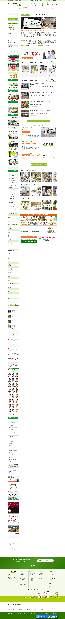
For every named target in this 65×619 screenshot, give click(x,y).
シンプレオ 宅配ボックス (12, 548)
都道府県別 (31, 579)
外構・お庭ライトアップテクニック (14, 185)
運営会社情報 (33, 613)
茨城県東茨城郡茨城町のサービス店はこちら (39, 164)
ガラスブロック (10, 246)
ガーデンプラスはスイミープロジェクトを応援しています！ (13, 518)
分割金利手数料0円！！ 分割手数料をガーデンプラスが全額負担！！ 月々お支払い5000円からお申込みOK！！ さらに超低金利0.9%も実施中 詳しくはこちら (13, 76)
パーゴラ (9, 275)
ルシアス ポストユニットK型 (12, 544)
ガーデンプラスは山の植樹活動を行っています (13, 528)
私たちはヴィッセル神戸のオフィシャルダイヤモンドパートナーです (13, 508)
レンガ (9, 284)
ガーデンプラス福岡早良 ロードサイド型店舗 (13, 154)
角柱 (8, 235)
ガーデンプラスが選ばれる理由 (11, 9)
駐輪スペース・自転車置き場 (12, 224)
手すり (9, 258)
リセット (17, 27)
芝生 (8, 279)
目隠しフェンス (10, 265)
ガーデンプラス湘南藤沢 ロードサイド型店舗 (13, 146)
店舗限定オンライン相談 (12, 461)
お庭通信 (40, 580)
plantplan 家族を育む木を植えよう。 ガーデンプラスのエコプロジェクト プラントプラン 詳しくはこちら (13, 111)
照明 (8, 236)
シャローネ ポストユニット (12, 542)
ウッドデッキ (10, 268)
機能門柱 (9, 232)
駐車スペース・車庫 (11, 214)
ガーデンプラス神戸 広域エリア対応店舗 (13, 138)
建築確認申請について (12, 454)
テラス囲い (9, 272)
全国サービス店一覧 (23, 584)
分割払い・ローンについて (13, 438)
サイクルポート (10, 225)
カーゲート (9, 217)
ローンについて (51, 574)
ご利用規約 (10, 452)
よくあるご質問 (45, 0)
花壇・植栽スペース (11, 283)
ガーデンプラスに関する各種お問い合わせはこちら (38, 58)
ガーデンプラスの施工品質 (13, 427)
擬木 (8, 257)
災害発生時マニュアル (12, 443)
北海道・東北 (11, 607)
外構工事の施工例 (32, 573)
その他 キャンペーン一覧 (15, 117)
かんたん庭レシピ (41, 579)
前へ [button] (9, 307)
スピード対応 (22, 579)
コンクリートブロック (11, 243)
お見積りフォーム (51, 586)
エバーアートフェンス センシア (13, 549)
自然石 (9, 254)
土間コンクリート (10, 221)
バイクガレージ (10, 228)
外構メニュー (46, 9)
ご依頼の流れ (18, 9)
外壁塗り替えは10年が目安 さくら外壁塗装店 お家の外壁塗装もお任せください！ (13, 479)
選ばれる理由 (22, 574)
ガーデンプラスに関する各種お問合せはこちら (29, 239)
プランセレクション (11, 189)
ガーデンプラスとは (23, 573)
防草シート (9, 297)
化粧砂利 (9, 295)
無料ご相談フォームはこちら (27, 58)
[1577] (51, 218)
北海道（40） (10, 609)
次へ (55, 70)
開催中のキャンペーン (42, 574)
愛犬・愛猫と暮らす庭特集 (12, 180)
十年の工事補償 (36, 30)
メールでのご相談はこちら (13, 417)
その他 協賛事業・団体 (15, 533)
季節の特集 (10, 187)
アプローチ (9, 249)
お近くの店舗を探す (13, 171)
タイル (9, 261)
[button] (56, 177)
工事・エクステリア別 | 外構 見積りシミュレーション (14, 200)
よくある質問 (11, 441)
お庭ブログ (40, 578)
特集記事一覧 (41, 573)
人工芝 (9, 280)
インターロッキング (11, 250)
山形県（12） (36, 609)
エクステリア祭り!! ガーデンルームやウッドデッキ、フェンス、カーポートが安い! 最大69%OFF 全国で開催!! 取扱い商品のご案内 (13, 99)
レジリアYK (10, 538)
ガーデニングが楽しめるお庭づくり (14, 182)
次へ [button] (17, 307)
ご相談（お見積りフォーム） (13, 459)
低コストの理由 (11, 429)
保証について (49, 0)
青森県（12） (15, 609)
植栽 (8, 286)
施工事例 (25, 9)
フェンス (9, 264)
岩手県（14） (20, 609)
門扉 (8, 231)
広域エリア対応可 (30, 30)
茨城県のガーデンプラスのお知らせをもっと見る (39, 120)
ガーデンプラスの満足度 (12, 432)
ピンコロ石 (9, 287)
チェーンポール (10, 220)
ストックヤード (10, 290)
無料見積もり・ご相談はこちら (46, 560)
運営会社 (41, 0)
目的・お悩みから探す (33, 574)
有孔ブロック (10, 247)
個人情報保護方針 (36, 0)
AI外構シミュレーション (12, 202)
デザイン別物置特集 (11, 206)
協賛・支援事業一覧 (51, 580)
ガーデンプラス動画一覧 (12, 209)
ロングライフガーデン (12, 196)
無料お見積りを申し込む (13, 19)
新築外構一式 (12, 29)
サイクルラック (10, 227)
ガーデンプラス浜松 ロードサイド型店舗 (13, 163)
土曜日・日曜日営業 (24, 30)
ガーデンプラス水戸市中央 (28, 141)
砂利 (8, 294)
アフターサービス (41, 30)
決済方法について (11, 436)
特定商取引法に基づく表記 (13, 450)
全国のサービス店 (32, 9)
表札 (8, 238)
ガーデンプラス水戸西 (27, 153)
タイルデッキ (10, 269)
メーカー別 (31, 578)
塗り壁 (9, 242)
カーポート (9, 216)
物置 (8, 291)
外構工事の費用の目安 (12, 204)
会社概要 (10, 445)
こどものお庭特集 (11, 178)
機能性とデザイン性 (12, 425)
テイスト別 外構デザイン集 (12, 198)
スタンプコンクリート (11, 253)
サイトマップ (31, 0)
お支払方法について (54, 0)
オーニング (9, 276)
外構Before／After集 (11, 194)
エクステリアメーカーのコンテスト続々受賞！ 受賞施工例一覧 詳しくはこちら (13, 124)
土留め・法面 (10, 298)
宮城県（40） (26, 609)
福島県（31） (42, 609)
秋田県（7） (31, 609)
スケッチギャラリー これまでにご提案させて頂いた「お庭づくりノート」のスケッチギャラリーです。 (13, 466)
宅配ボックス (10, 239)
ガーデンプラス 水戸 (27, 127)
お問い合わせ (53, 9)
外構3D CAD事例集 (11, 191)
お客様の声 (39, 9)
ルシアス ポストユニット (12, 543)
